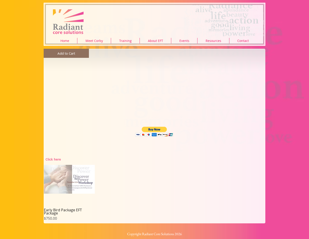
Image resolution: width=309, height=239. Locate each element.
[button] (154, 131)
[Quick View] (69, 179)
